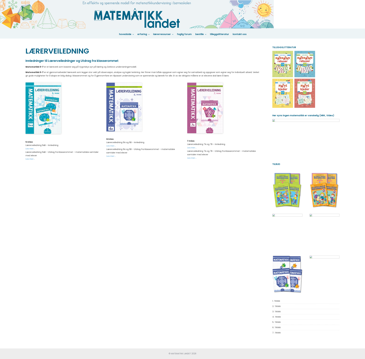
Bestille (199, 34)
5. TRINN (276, 322)
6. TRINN (276, 327)
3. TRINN (276, 311)
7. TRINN (276, 332)
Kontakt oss (240, 34)
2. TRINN (276, 306)
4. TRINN (276, 316)
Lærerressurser (162, 34)
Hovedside (125, 34)
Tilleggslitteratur (219, 34)
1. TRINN (276, 301)
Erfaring (142, 34)
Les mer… (30, 148)
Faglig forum (184, 34)
